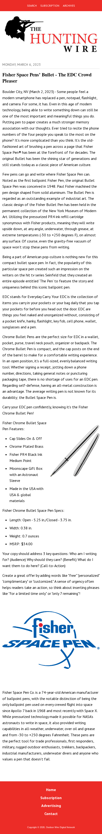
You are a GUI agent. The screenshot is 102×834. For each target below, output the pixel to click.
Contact (51, 813)
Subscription (51, 797)
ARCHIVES (69, 5)
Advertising (51, 805)
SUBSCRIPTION (49, 5)
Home (51, 789)
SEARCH (32, 5)
